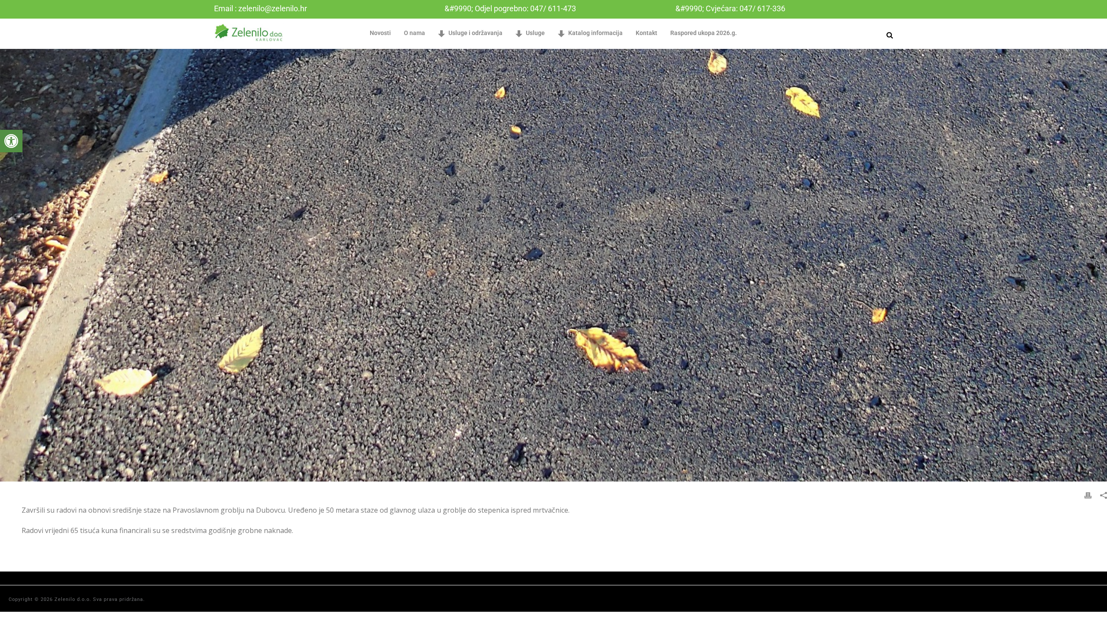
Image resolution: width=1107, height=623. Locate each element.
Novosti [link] (380, 32)
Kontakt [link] (646, 32)
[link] (11, 141)
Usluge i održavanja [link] (475, 32)
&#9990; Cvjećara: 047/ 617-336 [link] (730, 8)
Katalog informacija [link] (595, 32)
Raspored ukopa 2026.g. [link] (703, 32)
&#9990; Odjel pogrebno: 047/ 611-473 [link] (510, 8)
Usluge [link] (535, 32)
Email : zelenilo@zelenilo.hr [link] (260, 8)
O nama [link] (414, 32)
